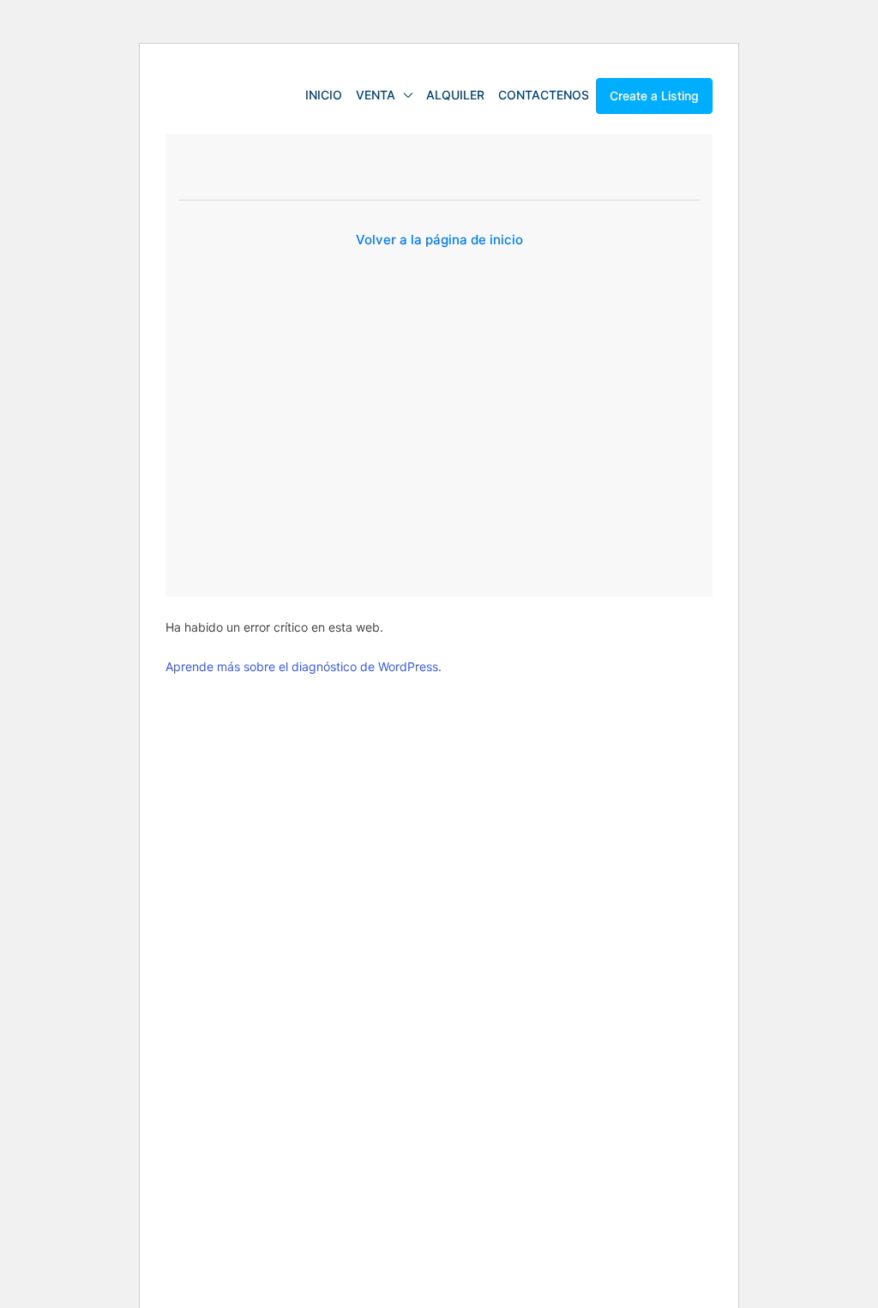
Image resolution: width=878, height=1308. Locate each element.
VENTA (375, 94)
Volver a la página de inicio (439, 239)
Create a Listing (654, 95)
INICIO (323, 94)
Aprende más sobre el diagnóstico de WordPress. (303, 666)
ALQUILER (455, 94)
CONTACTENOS (543, 94)
